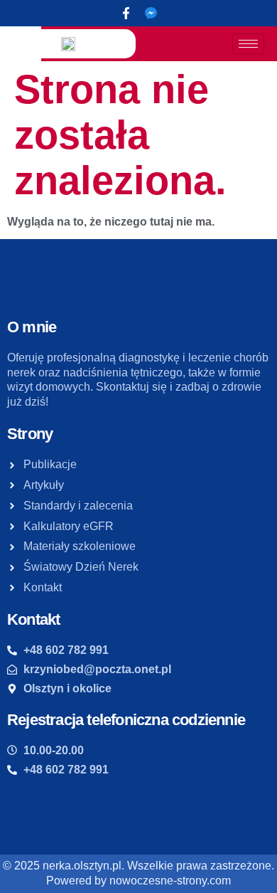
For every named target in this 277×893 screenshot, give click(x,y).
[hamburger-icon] (248, 43)
